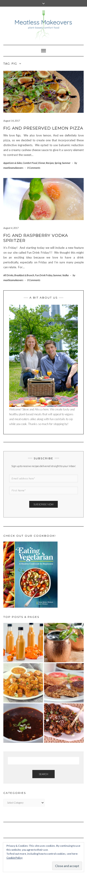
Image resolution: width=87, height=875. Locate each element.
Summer (66, 162)
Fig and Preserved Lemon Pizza (43, 128)
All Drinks (8, 275)
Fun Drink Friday (43, 275)
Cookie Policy (14, 857)
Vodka (65, 275)
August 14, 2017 (11, 120)
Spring (58, 162)
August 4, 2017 (11, 227)
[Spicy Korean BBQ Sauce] (23, 723)
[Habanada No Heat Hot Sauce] (23, 642)
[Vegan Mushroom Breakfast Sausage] (64, 683)
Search (43, 774)
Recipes (50, 162)
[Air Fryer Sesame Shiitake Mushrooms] (64, 723)
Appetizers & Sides (12, 162)
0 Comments (33, 167)
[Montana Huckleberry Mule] (64, 642)
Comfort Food (30, 162)
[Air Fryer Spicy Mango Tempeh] (23, 683)
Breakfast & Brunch (24, 275)
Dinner (41, 162)
